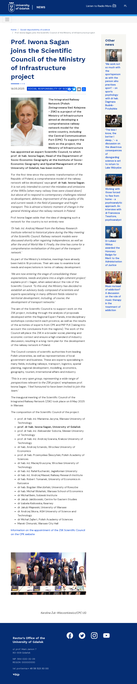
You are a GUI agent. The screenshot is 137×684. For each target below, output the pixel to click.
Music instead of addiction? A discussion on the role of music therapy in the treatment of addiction (113, 298)
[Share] (83, 89)
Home (13, 29)
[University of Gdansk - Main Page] (19, 7)
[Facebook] (69, 89)
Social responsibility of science (35, 29)
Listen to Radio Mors (98, 6)
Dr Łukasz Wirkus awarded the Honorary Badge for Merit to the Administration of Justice (113, 253)
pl (125, 6)
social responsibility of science (50, 88)
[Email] (78, 89)
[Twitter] (74, 89)
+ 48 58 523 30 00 (38, 668)
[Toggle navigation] (7, 19)
